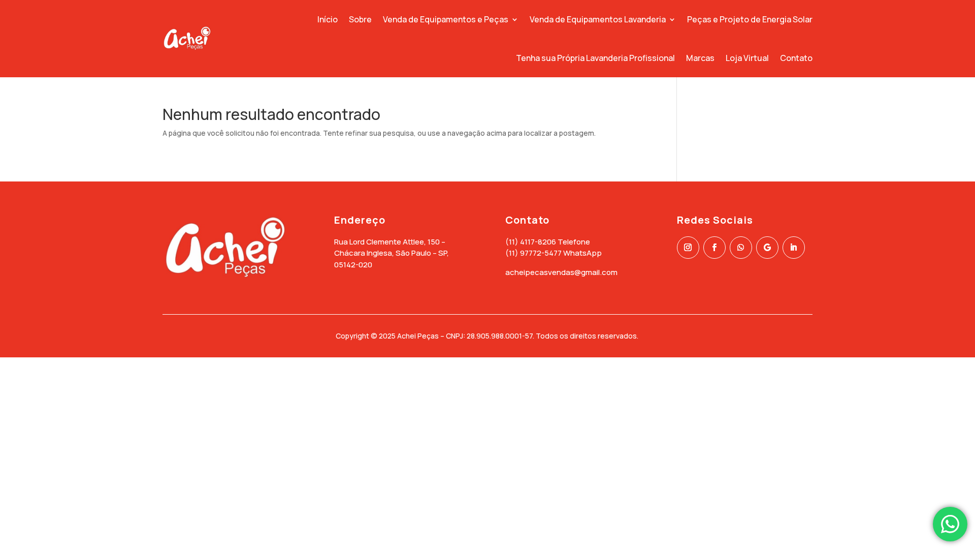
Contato (796, 58)
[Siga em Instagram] (688, 247)
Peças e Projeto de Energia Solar (749, 19)
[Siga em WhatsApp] (741, 247)
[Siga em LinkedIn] (794, 247)
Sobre (360, 19)
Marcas (700, 58)
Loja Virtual (747, 58)
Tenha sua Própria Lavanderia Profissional (595, 58)
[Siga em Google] (767, 247)
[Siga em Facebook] (714, 247)
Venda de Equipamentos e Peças (445, 19)
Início (327, 19)
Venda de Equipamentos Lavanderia (598, 19)
